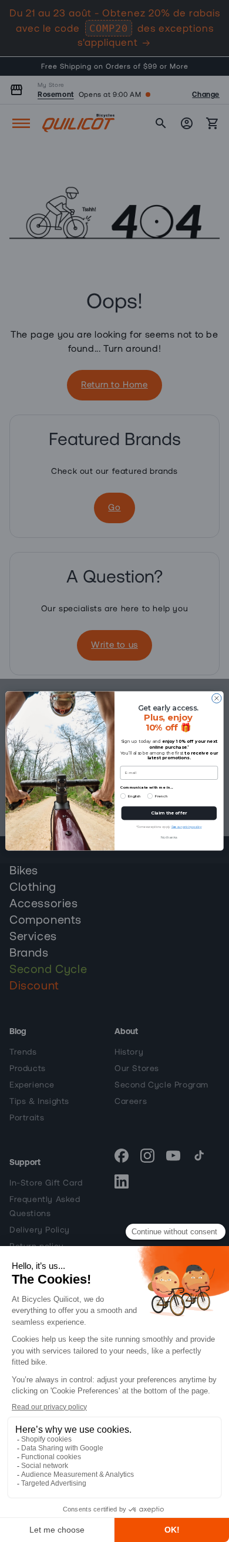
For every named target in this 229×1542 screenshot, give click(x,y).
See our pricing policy (186, 827)
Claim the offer (169, 813)
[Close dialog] (216, 698)
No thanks (169, 838)
